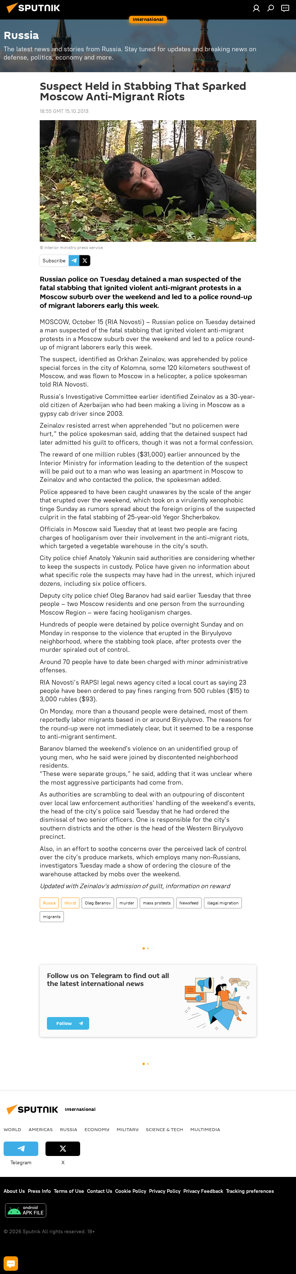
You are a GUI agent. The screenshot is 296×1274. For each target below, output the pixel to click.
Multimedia (205, 1129)
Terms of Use (69, 1191)
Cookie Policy (130, 1191)
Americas (41, 1129)
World (70, 903)
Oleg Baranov (98, 903)
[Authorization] (256, 8)
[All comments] (11, 1263)
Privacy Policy (164, 1191)
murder (126, 903)
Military (128, 1129)
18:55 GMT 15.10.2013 (64, 111)
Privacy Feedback (203, 1191)
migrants (52, 916)
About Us (14, 1191)
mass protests (157, 903)
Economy (96, 1129)
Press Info (39, 1191)
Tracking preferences (250, 1191)
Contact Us (99, 1191)
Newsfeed (189, 903)
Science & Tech (164, 1129)
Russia (49, 903)
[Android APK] (25, 1211)
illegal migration (223, 903)
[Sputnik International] (35, 14)
